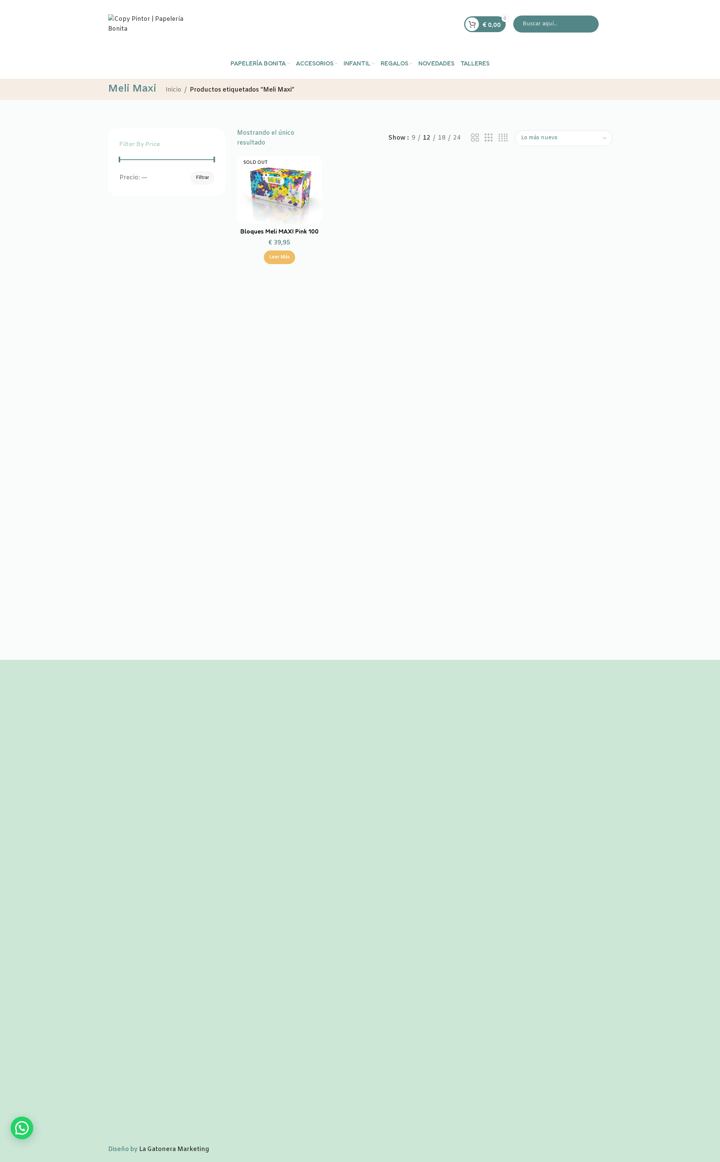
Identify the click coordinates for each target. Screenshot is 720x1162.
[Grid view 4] (503, 138)
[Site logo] (155, 24)
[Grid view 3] (489, 138)
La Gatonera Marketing (174, 1149)
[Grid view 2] (475, 138)
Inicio (173, 90)
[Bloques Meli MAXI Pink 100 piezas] (279, 190)
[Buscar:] (556, 24)
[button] (22, 1128)
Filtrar (202, 178)
